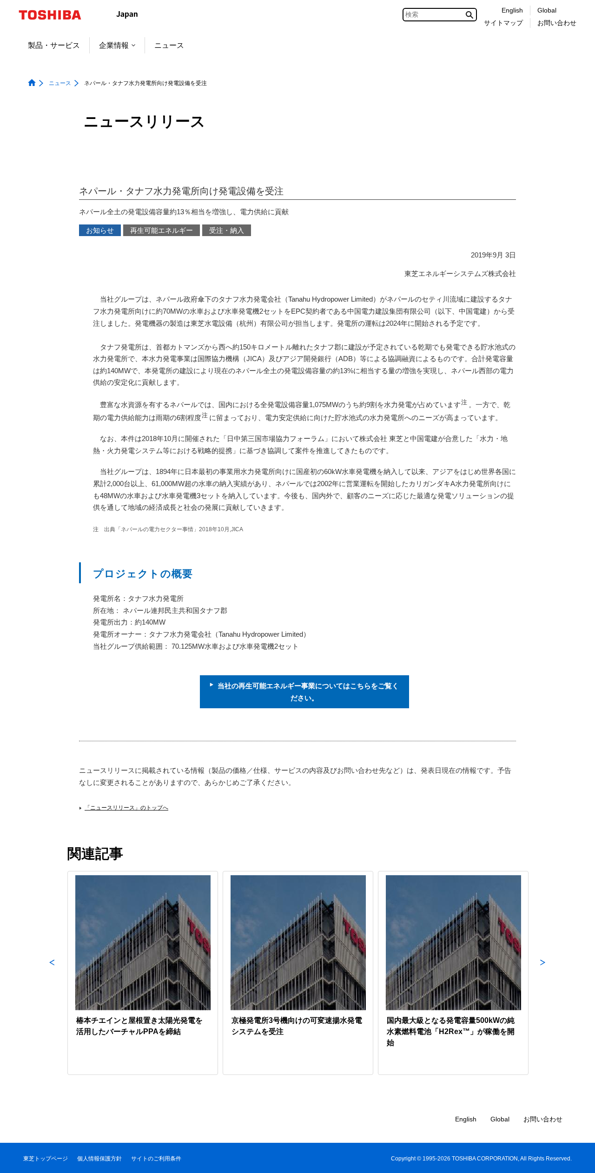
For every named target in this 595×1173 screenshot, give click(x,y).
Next (543, 973)
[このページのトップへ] (575, 1157)
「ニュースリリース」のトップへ (126, 807)
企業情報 (114, 45)
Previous (52, 973)
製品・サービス (54, 45)
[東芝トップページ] (56, 15)
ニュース (169, 45)
